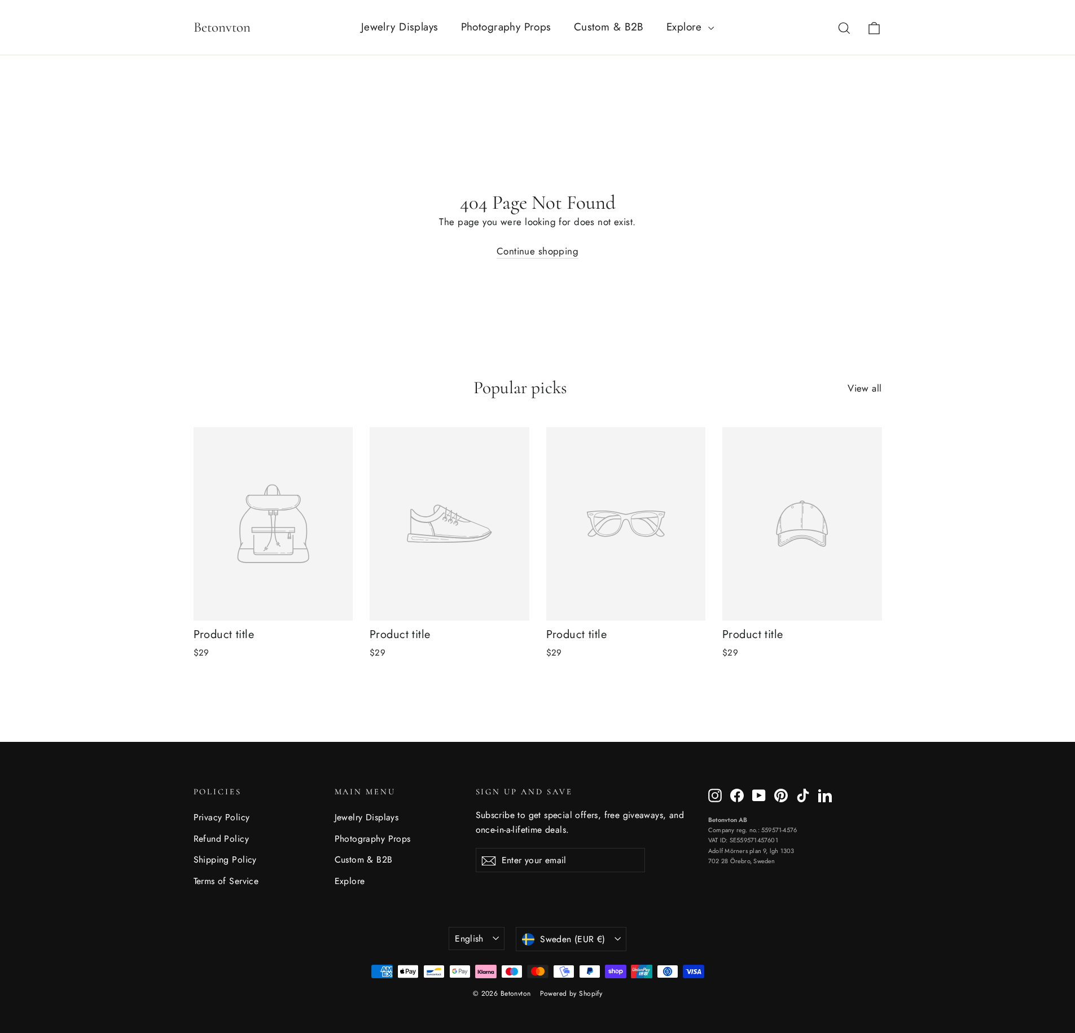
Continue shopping (537, 251)
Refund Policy (221, 838)
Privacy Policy (222, 817)
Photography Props (506, 26)
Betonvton (222, 27)
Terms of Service (226, 880)
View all (864, 388)
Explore (685, 26)
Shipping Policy (225, 859)
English (469, 938)
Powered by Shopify (571, 993)
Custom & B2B (609, 26)
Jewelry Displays (399, 26)
